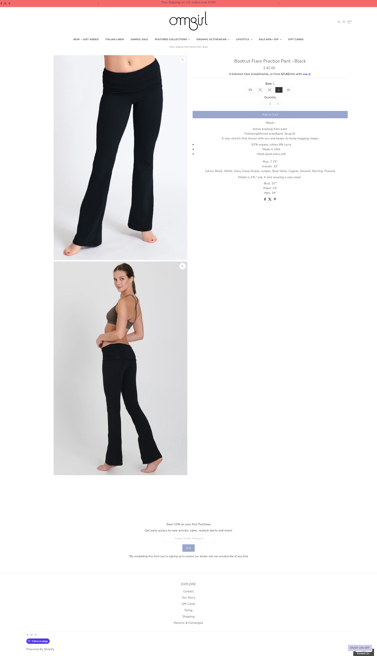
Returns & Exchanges (188, 623)
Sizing (189, 610)
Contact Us (362, 653)
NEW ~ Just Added (86, 39)
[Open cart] (349, 22)
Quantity (270, 97)
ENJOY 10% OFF (360, 648)
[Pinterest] (9, 3)
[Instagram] (5, 3)
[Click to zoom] (182, 60)
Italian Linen (114, 39)
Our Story (188, 598)
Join (188, 548)
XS (250, 90)
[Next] (279, 3)
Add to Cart (270, 115)
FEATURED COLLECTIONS (171, 39)
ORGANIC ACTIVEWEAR (211, 39)
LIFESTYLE (243, 39)
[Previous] (98, 3)
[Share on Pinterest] (275, 200)
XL (289, 90)
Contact (188, 591)
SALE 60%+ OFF (269, 39)
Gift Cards (296, 39)
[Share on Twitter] (270, 200)
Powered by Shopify (40, 649)
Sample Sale (139, 39)
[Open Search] (339, 22)
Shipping (188, 616)
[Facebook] (1, 3)
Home (172, 47)
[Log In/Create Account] (344, 22)
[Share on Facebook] (265, 200)
